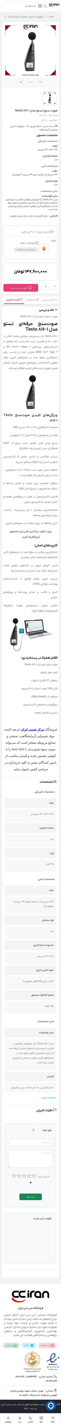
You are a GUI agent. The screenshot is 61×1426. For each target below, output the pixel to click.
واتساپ (9, 1345)
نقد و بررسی (48, 299)
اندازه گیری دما (33, 126)
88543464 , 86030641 (26, 1376)
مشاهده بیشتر (49, 1097)
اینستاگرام (45, 1345)
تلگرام (27, 1345)
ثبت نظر (30, 1196)
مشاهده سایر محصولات (26, 249)
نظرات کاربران (13, 299)
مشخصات (31, 299)
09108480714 (51, 1381)
